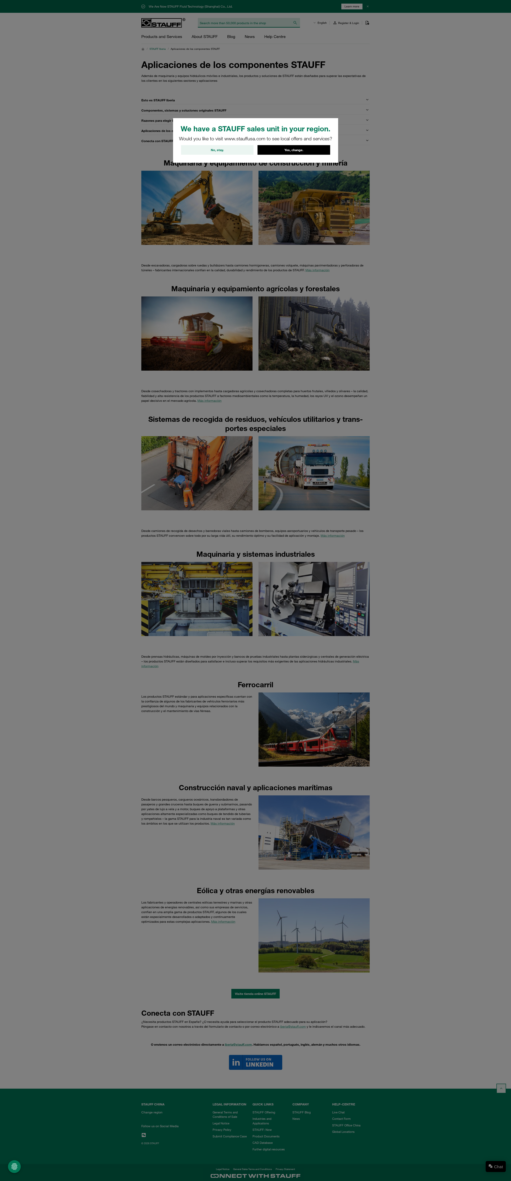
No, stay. (217, 150)
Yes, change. (293, 150)
